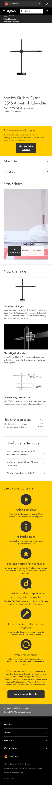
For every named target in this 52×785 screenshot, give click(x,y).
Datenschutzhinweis (35, 768)
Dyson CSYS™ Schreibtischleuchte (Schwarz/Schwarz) (11, 19)
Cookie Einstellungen (11, 768)
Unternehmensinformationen (13, 773)
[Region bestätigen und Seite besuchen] (47, 4)
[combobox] (22, 3)
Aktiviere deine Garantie (26, 148)
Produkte (8, 724)
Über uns (8, 740)
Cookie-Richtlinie (25, 764)
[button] (26, 251)
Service (7, 732)
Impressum (23, 768)
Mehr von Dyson (10, 748)
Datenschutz (13, 764)
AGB (5, 764)
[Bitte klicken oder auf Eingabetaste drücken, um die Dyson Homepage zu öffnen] (11, 12)
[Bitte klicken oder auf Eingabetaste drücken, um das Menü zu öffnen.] (4, 11)
